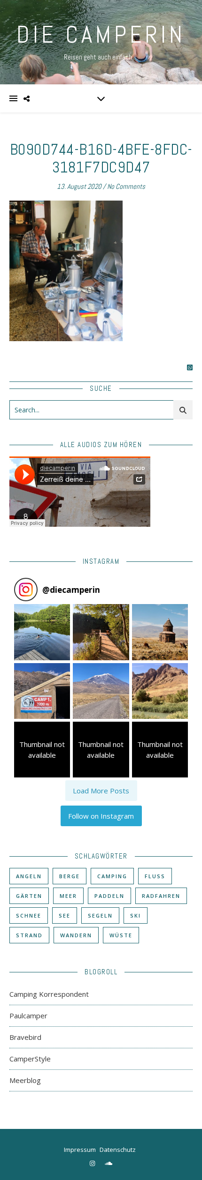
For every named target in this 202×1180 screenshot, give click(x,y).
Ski (135, 915)
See (64, 915)
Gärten (29, 895)
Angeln (29, 876)
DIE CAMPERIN (101, 34)
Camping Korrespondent (49, 994)
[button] (42, 632)
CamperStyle (30, 1058)
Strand (29, 935)
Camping (112, 876)
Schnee (28, 915)
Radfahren (161, 895)
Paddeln (109, 895)
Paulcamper (28, 1015)
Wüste (120, 935)
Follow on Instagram (101, 816)
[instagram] (93, 1163)
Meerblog (25, 1080)
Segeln (100, 915)
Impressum (80, 1149)
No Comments (126, 186)
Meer (68, 895)
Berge (69, 876)
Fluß (155, 876)
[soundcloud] (108, 1163)
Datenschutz (118, 1149)
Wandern (76, 935)
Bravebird (25, 1037)
